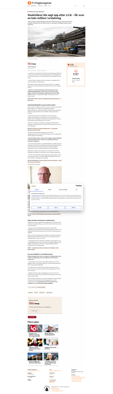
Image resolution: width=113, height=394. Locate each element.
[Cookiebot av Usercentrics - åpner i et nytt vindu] (76, 186)
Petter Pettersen (32, 67)
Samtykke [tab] (37, 189)
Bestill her (51, 377)
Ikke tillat (39, 207)
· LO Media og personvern (76, 381)
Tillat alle (73, 207)
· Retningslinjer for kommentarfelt (78, 377)
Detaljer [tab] (49, 189)
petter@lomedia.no (31, 68)
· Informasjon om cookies (76, 380)
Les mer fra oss (34, 310)
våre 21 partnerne (37, 195)
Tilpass (55, 207)
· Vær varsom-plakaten (55, 389)
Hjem (29, 5)
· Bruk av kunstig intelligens (76, 378)
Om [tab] (76, 189)
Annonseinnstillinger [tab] (63, 189)
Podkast (45, 5)
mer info (36, 202)
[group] (76, 76)
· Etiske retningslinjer (75, 376)
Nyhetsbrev (40, 5)
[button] (82, 76)
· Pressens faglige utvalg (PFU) (57, 391)
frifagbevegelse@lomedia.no (33, 370)
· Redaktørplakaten (55, 388)
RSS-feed (51, 374)
